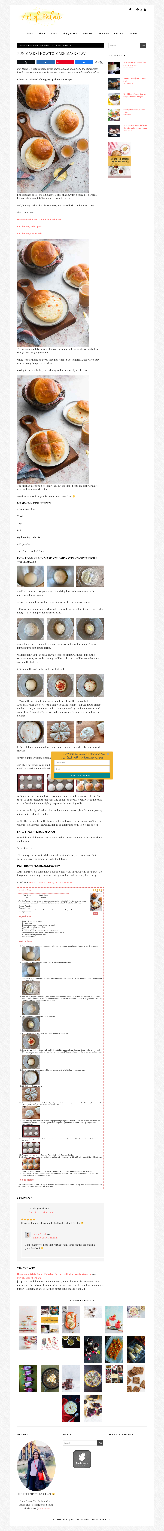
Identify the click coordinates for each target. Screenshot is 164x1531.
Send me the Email (82, 775)
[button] (83, 754)
